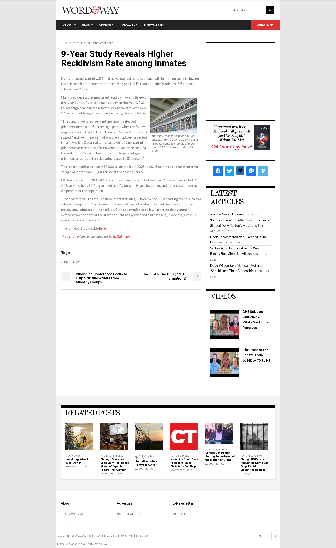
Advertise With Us (128, 514)
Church (105, 456)
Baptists (211, 449)
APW (138, 456)
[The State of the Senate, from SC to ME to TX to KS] (224, 376)
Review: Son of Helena (226, 214)
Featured (118, 456)
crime (64, 262)
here (102, 228)
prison (76, 262)
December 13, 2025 (76, 467)
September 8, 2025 (111, 474)
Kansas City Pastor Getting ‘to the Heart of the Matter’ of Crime (220, 456)
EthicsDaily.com (119, 236)
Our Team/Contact (73, 514)
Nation (139, 458)
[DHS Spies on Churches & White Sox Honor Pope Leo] (224, 338)
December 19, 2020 (181, 470)
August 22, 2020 (214, 464)
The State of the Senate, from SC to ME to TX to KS (256, 355)
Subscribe (179, 514)
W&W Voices (73, 456)
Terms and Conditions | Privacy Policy (82, 544)
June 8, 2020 (247, 474)
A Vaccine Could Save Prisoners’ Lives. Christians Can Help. (184, 463)
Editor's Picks (179, 456)
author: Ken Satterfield (97, 43)
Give (63, 522)
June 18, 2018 (69, 43)
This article (68, 236)
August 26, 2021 (144, 469)
